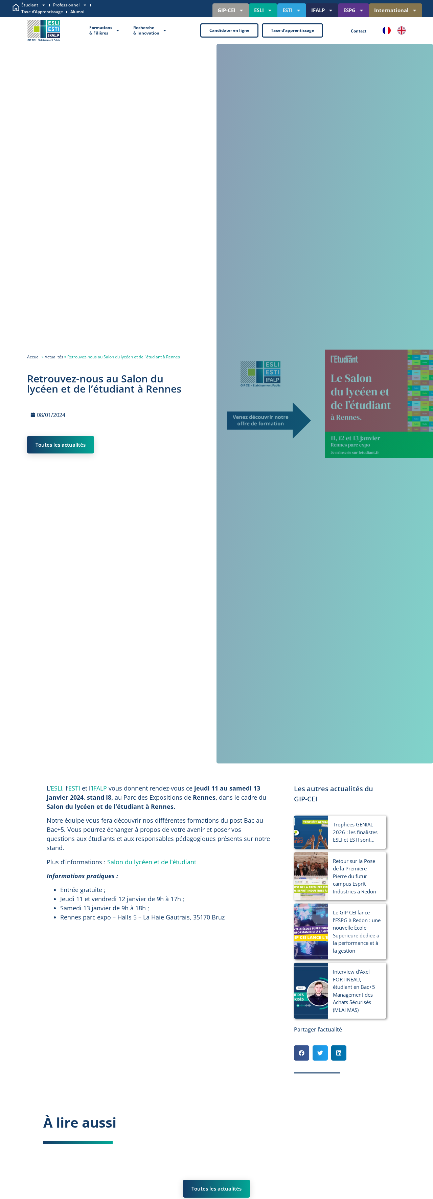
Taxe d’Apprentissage (42, 12)
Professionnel (66, 5)
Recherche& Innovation (146, 30)
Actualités (54, 357)
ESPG (349, 10)
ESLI (259, 10)
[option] (403, 30)
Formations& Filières (100, 30)
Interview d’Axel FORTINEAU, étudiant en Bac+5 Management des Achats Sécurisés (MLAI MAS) (354, 990)
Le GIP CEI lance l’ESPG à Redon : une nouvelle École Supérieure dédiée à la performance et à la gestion (357, 931)
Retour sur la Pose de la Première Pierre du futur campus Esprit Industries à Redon (354, 876)
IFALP (318, 10)
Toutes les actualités (61, 444)
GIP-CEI (226, 10)
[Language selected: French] (397, 30)
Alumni (77, 12)
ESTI (287, 10)
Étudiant (29, 5)
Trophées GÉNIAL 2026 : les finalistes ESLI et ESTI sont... (355, 832)
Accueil (34, 357)
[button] (301, 1053)
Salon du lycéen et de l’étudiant (151, 862)
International (391, 10)
